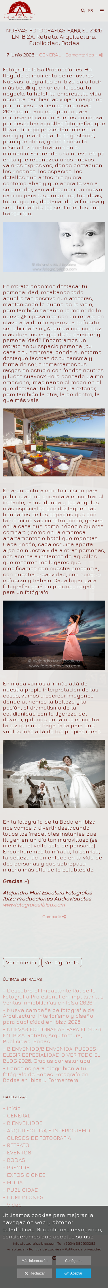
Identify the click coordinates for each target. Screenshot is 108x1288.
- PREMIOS (16, 1167)
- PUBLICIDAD (21, 1190)
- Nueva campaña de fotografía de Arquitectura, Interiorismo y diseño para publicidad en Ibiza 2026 (48, 1016)
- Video (12, 1204)
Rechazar (36, 1273)
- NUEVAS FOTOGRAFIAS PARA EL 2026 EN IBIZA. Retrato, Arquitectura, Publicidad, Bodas (52, 1035)
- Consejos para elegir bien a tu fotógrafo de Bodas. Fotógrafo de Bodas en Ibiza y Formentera (45, 1074)
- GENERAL (17, 1115)
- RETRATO (16, 1145)
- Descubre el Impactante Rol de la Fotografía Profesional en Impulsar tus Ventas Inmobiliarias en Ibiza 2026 (53, 996)
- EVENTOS (17, 1152)
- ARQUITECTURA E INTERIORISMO (46, 1130)
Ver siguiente (62, 962)
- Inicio (12, 1108)
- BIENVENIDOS (23, 1123)
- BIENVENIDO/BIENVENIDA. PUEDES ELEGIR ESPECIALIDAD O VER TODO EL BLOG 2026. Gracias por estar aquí (51, 1054)
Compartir (52, 916)
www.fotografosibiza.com (34, 904)
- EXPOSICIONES (24, 1175)
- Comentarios (78, 55)
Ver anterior (21, 962)
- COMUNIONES (23, 1197)
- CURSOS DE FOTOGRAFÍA (37, 1138)
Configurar (73, 1261)
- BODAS (14, 1160)
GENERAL (50, 55)
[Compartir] (100, 55)
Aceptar (75, 1273)
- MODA (13, 1182)
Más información (35, 1261)
